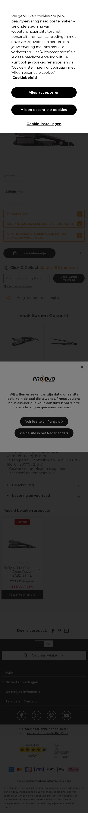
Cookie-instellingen (43, 124)
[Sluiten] (83, 6)
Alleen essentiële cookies (44, 110)
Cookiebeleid (24, 78)
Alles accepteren (44, 92)
